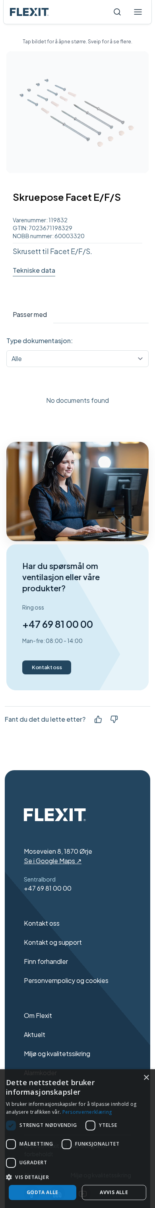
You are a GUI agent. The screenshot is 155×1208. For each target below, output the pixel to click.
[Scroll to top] (29, 12)
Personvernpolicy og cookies (66, 980)
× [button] (146, 1078)
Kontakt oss (47, 667)
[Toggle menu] (138, 12)
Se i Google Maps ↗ (52, 860)
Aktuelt (34, 1034)
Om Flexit (38, 1015)
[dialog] (77, 1138)
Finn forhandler (46, 961)
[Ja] (98, 719)
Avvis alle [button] (114, 1192)
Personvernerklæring (87, 1112)
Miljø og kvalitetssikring (57, 1053)
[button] (77, 1177)
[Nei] (114, 719)
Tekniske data (34, 270)
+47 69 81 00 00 (57, 624)
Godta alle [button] (42, 1192)
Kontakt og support (53, 942)
